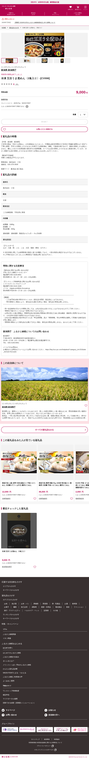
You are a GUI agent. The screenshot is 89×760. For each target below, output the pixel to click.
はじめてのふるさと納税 (12, 653)
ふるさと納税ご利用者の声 (12, 677)
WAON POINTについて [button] (27, 106)
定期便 (46, 610)
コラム (5, 629)
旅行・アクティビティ (12, 610)
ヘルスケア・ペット (32, 610)
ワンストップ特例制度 (11, 691)
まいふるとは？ (8, 661)
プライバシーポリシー (44, 746)
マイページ (10, 710)
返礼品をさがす (33, 13)
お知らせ (52, 710)
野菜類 (45, 604)
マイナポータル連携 (10, 699)
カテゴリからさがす (10, 600)
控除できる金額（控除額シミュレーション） (19, 703)
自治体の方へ (54, 715)
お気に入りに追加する (44, 129)
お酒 (66, 604)
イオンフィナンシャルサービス (44, 750)
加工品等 (24, 607)
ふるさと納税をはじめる (78, 13)
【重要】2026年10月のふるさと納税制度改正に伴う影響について (34, 22)
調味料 (34, 607)
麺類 (15, 607)
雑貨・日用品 (46, 607)
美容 (67, 607)
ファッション (79, 607)
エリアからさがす (9, 586)
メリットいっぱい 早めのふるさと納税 (17, 665)
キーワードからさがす (11, 590)
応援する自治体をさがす (11, 13)
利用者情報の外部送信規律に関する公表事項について (45, 742)
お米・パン (25, 604)
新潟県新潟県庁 (7, 567)
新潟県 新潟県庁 (8, 70)
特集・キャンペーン (55, 13)
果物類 (35, 604)
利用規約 (57, 739)
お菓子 (6, 607)
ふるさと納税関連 (9, 634)
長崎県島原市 (80, 498)
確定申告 (6, 695)
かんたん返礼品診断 (10, 669)
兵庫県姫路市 (6, 498)
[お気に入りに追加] (86, 405)
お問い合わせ (11, 715)
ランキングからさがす (11, 614)
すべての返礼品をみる (44, 430)
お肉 (5, 604)
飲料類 (74, 604)
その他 (55, 610)
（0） (17, 84)
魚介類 (14, 604)
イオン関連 (7, 638)
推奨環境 (47, 739)
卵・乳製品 (56, 604)
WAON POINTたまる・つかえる (14, 673)
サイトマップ (35, 739)
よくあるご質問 (8, 681)
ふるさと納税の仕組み (11, 657)
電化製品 (58, 607)
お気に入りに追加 (86, 405)
